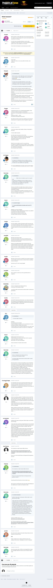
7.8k (6, 66)
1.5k (6, 230)
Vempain (6, 70)
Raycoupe (6, 173)
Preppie (6, 108)
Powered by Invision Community (26, 586)
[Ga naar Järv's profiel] (6, 317)
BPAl (12, 536)
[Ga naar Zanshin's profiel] (3, 22)
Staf (11, 10)
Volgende (8, 30)
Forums (2, 10)
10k (6, 182)
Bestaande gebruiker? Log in (40, 3)
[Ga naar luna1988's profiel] (6, 239)
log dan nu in (30, 565)
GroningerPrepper (6, 381)
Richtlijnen (7, 10)
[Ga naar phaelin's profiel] (6, 534)
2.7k (6, 164)
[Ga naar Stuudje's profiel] (6, 61)
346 (6, 136)
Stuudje (6, 57)
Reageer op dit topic (29, 26)
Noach (5, 127)
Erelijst (22, 10)
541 (6, 117)
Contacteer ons (24, 585)
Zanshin (8, 21)
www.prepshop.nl (27, 53)
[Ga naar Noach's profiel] (6, 131)
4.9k (6, 472)
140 (6, 390)
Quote (15, 49)
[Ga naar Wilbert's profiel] (38, 27)
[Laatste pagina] (11, 30)
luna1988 (6, 235)
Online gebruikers (17, 10)
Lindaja (6, 221)
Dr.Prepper (5, 155)
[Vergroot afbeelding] (16, 78)
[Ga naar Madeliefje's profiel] (6, 287)
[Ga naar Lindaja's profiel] (6, 225)
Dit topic (47, 7)
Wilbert (40, 26)
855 (6, 43)
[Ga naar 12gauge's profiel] (6, 467)
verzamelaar (6, 418)
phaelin (6, 530)
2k (6, 265)
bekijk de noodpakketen (18, 52)
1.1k (6, 244)
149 (6, 427)
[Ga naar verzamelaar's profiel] (6, 422)
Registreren (49, 3)
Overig (3, 7)
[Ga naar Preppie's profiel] (6, 112)
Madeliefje (6, 283)
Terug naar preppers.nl (14, 7)
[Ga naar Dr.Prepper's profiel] (6, 159)
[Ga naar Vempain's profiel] (6, 74)
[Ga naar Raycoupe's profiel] (6, 176)
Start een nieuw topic (17, 26)
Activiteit (7, 7)
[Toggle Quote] (12, 73)
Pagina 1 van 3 (15, 30)
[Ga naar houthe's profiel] (6, 260)
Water (12, 22)
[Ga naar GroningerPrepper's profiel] (6, 385)
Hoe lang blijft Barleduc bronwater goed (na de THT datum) (23, 165)
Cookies (29, 585)
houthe (6, 256)
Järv (6, 313)
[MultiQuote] (12, 49)
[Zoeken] (51, 7)
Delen (25, 21)
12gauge (6, 463)
